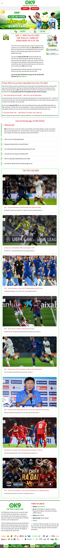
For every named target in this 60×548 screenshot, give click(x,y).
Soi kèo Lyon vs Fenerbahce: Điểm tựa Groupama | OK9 (19, 248)
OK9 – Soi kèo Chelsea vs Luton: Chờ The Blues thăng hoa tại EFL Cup (23, 288)
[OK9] (30, 3)
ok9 (50, 524)
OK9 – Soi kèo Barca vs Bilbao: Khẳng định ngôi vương (19, 328)
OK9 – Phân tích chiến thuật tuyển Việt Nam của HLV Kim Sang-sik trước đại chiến (26, 409)
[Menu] (2, 3)
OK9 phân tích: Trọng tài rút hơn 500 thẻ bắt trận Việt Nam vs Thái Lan (23, 450)
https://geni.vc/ (41, 506)
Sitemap (35, 520)
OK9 (2, 512)
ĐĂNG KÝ (25, 8)
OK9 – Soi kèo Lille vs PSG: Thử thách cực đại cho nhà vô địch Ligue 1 (23, 369)
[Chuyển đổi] (2, 125)
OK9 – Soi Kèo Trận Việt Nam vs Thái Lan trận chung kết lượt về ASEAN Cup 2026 (26, 490)
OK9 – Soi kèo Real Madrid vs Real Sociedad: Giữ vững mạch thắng (22, 207)
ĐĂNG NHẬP (35, 8)
